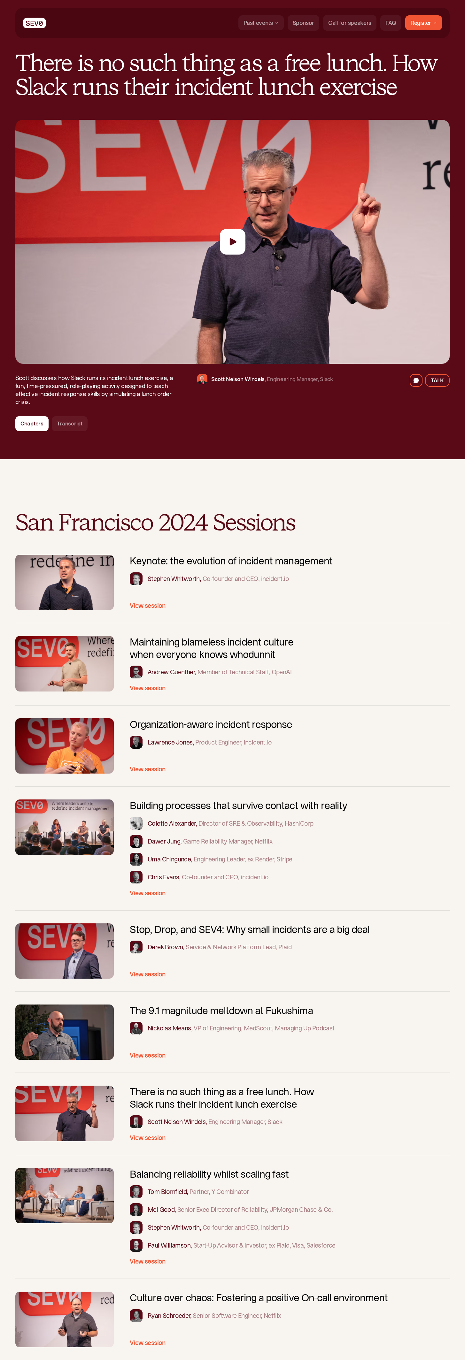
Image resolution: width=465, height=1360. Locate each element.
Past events (258, 23)
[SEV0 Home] (34, 23)
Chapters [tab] (31, 423)
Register (420, 23)
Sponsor (303, 23)
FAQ (390, 23)
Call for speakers (349, 23)
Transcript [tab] (69, 423)
